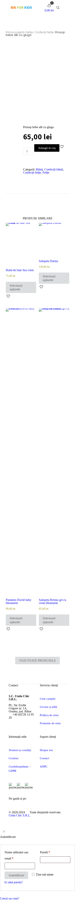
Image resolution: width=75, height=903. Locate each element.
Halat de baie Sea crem (20, 270)
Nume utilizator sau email (16, 855)
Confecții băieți (53, 169)
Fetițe (29, 32)
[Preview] (31, 238)
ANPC (44, 766)
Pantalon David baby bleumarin (18, 601)
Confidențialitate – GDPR (20, 769)
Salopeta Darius (48, 261)
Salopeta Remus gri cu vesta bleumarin (52, 601)
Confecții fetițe (44, 32)
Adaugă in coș (47, 148)
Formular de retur (50, 723)
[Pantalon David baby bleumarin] (21, 453)
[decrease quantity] (24, 145)
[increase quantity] (24, 160)
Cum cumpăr (47, 698)
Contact (44, 758)
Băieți (39, 169)
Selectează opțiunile (16, 287)
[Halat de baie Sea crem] (21, 246)
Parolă (45, 852)
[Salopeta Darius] (54, 241)
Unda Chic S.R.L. (20, 815)
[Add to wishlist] (31, 232)
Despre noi (46, 750)
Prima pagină (15, 32)
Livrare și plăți (48, 706)
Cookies (13, 758)
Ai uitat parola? (13, 882)
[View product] (31, 227)
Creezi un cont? (9, 898)
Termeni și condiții (20, 750)
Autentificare (16, 875)
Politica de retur (49, 715)
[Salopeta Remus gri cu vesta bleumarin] (54, 453)
